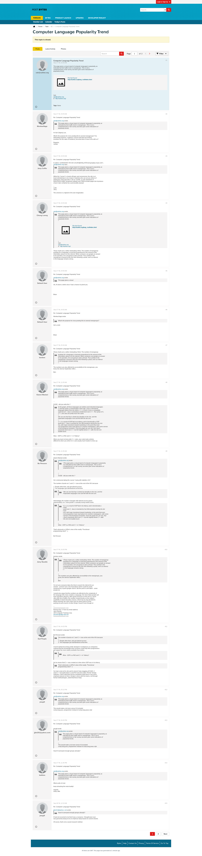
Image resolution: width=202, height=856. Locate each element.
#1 (166, 60)
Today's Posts (59, 22)
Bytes (119, 843)
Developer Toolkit (97, 18)
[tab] (37, 49)
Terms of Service (152, 843)
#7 (166, 345)
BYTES (47, 18)
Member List (38, 22)
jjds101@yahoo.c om (60, 810)
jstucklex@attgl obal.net (61, 614)
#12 (166, 689)
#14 (166, 763)
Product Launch (63, 18)
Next (165, 834)
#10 (166, 549)
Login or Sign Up (162, 2)
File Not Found (72, 78)
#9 (166, 451)
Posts (38, 49)
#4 (166, 203)
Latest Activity (50, 49)
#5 (166, 271)
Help (124, 843)
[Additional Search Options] (165, 10)
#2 (166, 114)
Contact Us (132, 843)
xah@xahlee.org (58, 97)
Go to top (164, 843)
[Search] (168, 10)
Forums (37, 18)
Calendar (48, 22)
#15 (166, 803)
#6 (166, 310)
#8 (166, 382)
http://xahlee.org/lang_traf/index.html (80, 79)
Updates (79, 18)
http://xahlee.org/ (60, 98)
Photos (63, 49)
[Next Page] (149, 54)
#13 (166, 720)
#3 (166, 156)
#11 (166, 626)
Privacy (141, 843)
